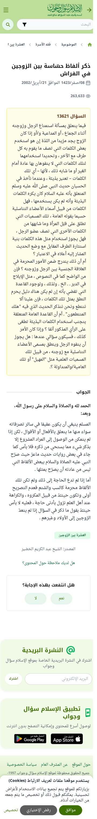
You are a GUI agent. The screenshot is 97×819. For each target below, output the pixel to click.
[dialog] (46, 797)
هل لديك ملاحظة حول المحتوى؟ (48, 563)
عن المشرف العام (54, 765)
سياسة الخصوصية (22, 765)
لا (35, 598)
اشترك (13, 679)
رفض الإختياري (38, 810)
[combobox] (59, 24)
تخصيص (11, 810)
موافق (70, 810)
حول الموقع (81, 765)
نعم (61, 598)
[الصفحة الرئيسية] (89, 44)
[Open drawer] (6, 10)
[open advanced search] (24, 24)
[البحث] (7, 24)
